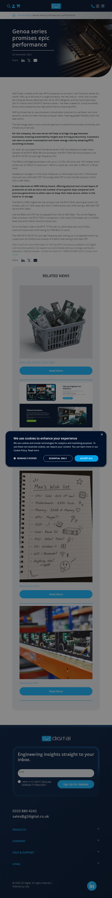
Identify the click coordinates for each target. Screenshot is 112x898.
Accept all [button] (86, 458)
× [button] (102, 434)
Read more (33, 450)
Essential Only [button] (58, 458)
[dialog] (56, 449)
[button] (25, 458)
